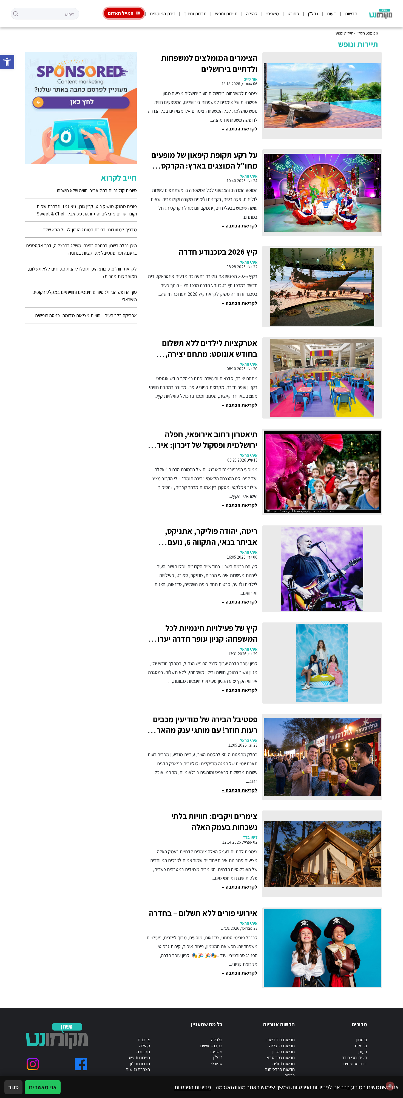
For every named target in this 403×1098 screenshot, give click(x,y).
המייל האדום (121, 13)
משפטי (272, 13)
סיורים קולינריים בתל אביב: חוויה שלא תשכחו (97, 190)
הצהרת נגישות (138, 1069)
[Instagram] (32, 1064)
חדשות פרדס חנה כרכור (280, 1072)
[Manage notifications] (390, 1086)
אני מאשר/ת (43, 1087)
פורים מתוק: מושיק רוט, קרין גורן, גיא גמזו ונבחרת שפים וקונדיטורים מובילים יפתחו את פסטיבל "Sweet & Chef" (86, 210)
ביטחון (361, 1040)
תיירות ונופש (226, 13)
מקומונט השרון (367, 33)
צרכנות (144, 1040)
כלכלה (216, 1040)
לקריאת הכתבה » (239, 129)
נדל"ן (313, 13)
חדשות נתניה (284, 1063)
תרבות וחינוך (195, 13)
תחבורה (143, 1052)
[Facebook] (81, 1064)
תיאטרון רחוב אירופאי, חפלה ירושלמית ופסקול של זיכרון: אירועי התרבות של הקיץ (202, 445)
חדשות (351, 13)
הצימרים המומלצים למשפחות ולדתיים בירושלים (209, 63)
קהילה (251, 13)
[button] (7, 62)
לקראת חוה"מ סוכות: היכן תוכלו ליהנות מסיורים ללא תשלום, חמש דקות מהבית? (82, 272)
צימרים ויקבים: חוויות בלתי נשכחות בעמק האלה (214, 821)
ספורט (293, 13)
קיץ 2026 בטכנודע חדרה (218, 251)
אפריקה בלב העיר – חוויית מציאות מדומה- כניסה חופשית (86, 315)
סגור (13, 1087)
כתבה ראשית (211, 1046)
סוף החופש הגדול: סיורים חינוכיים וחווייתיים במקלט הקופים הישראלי (84, 296)
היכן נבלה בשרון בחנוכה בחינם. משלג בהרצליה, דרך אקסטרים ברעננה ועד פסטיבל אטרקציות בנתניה (81, 249)
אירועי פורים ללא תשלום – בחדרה (203, 913)
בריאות (361, 1046)
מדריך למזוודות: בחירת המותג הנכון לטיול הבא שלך (90, 229)
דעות (331, 13)
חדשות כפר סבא (280, 1057)
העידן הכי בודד (354, 1057)
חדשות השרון (283, 1052)
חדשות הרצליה (282, 1046)
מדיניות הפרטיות (192, 1087)
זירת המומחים (162, 13)
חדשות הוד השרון (280, 1040)
